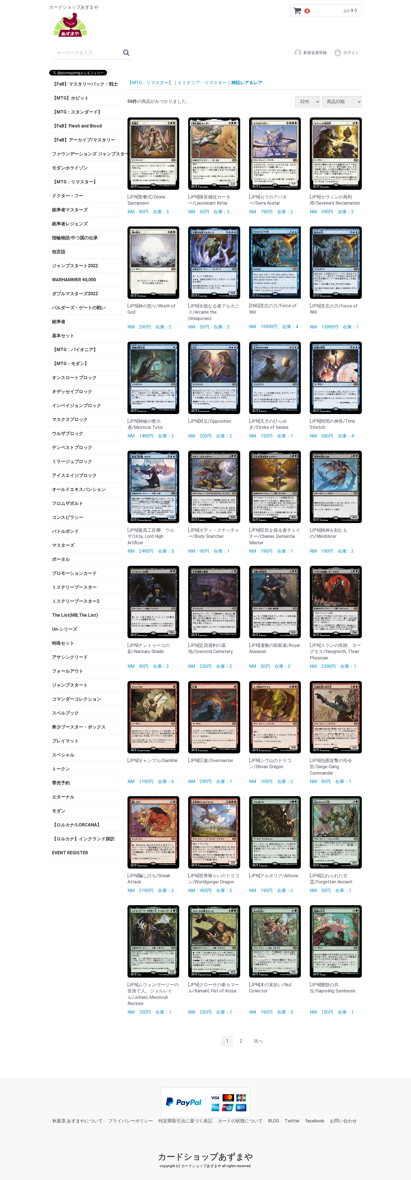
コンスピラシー (67, 517)
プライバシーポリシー (130, 1120)
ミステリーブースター (74, 587)
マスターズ (63, 545)
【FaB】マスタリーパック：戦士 (85, 84)
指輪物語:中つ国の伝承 (75, 237)
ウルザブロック (67, 433)
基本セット (63, 335)
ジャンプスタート (70, 685)
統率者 (58, 321)
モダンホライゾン (70, 168)
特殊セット (63, 643)
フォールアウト (67, 671)
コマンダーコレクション (76, 699)
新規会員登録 (315, 52)
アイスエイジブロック (74, 475)
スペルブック (65, 713)
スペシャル (63, 755)
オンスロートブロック (74, 377)
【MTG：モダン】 (70, 363)
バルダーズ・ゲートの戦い (79, 307)
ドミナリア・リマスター (202, 82)
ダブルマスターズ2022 (75, 293)
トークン (61, 769)
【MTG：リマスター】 (75, 182)
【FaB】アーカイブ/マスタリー (83, 140)
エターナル (63, 797)
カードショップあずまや (205, 1157)
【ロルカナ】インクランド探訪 (83, 838)
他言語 (58, 251)
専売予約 (61, 783)
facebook (314, 1120)
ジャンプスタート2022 (75, 265)
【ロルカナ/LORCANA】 (76, 824)
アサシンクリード (70, 657)
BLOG (273, 1120)
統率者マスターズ (70, 209)
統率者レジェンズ (70, 223)
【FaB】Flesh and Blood (77, 126)
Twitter (292, 1120)
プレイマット (65, 741)
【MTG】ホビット (70, 98)
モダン (58, 811)
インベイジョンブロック (76, 405)
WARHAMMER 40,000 (74, 279)
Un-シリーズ (64, 629)
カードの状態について (240, 1120)
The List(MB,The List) (75, 615)
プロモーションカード (74, 573)
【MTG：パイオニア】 (75, 349)
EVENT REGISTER (70, 852)
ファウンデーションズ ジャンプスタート (87, 154)
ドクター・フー (67, 195)
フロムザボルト (67, 503)
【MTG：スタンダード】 (77, 112)
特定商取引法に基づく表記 (185, 1120)
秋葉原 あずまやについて (77, 1120)
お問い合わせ (343, 1120)
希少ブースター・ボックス (79, 727)
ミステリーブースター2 (75, 601)
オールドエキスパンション (79, 489)
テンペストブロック (72, 447)
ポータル (61, 559)
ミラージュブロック (72, 461)
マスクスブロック (70, 419)
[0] (297, 10)
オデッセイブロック (72, 391)
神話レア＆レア (247, 82)
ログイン (351, 52)
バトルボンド (65, 531)
